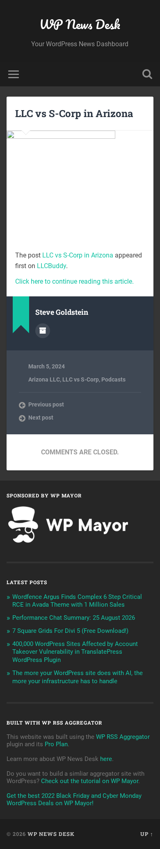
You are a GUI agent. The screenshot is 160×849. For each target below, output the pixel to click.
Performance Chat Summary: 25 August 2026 (73, 617)
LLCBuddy (51, 266)
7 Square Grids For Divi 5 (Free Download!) (70, 630)
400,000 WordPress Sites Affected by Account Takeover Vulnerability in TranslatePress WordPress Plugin (75, 652)
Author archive (42, 330)
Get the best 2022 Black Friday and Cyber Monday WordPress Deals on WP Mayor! (74, 799)
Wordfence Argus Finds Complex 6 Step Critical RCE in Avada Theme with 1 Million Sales (77, 601)
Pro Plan (56, 744)
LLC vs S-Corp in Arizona (74, 113)
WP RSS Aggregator (123, 737)
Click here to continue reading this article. (74, 281)
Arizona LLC (44, 379)
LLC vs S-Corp (80, 379)
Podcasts (113, 379)
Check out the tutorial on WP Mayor (89, 781)
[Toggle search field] (147, 74)
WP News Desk (79, 24)
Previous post (46, 404)
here (106, 759)
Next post (40, 417)
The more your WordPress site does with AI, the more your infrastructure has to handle (77, 677)
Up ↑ (146, 834)
